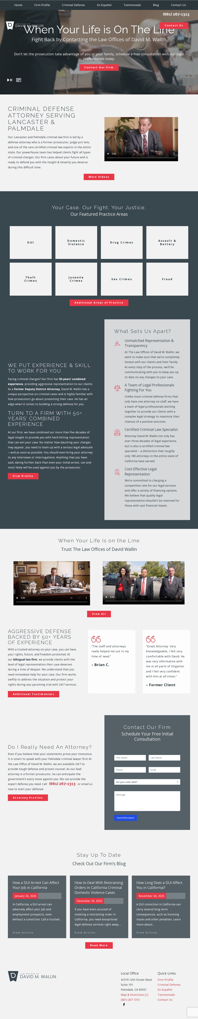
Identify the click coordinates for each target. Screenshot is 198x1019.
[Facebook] (124, 1005)
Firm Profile (42, 5)
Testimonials (166, 995)
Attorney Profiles (28, 797)
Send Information (125, 817)
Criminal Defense (73, 5)
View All (99, 614)
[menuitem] (18, 5)
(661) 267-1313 (176, 14)
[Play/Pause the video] (9, 80)
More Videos (99, 177)
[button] (18, 80)
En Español (104, 5)
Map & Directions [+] (134, 995)
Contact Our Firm (99, 67)
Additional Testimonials (33, 694)
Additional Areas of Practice (99, 302)
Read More (99, 945)
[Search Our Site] (154, 25)
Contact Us (174, 25)
